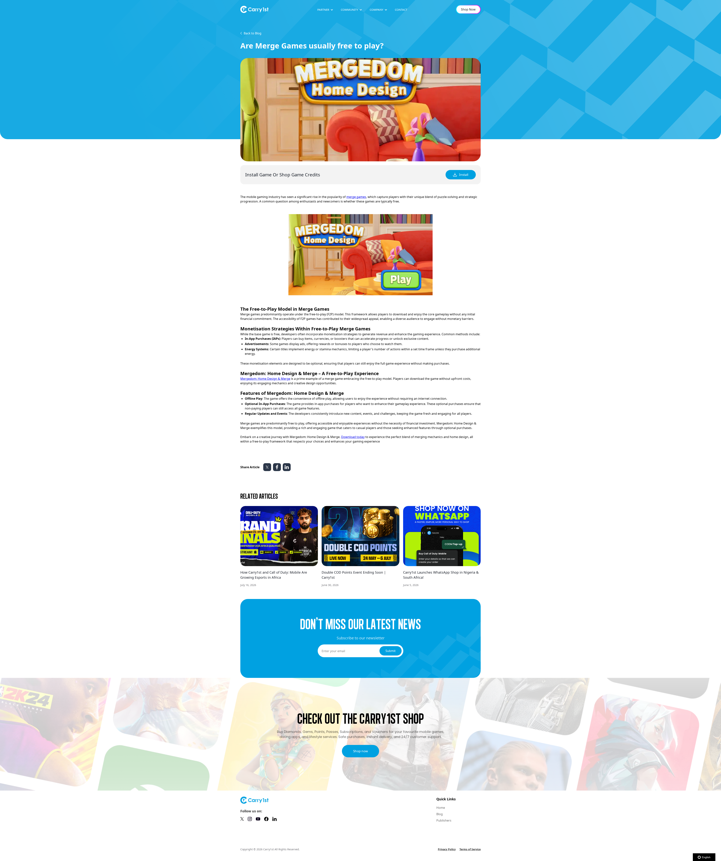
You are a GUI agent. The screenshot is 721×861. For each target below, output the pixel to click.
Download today (353, 437)
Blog (439, 814)
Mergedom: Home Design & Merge (265, 379)
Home (440, 808)
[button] (325, 10)
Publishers (443, 820)
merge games (356, 197)
